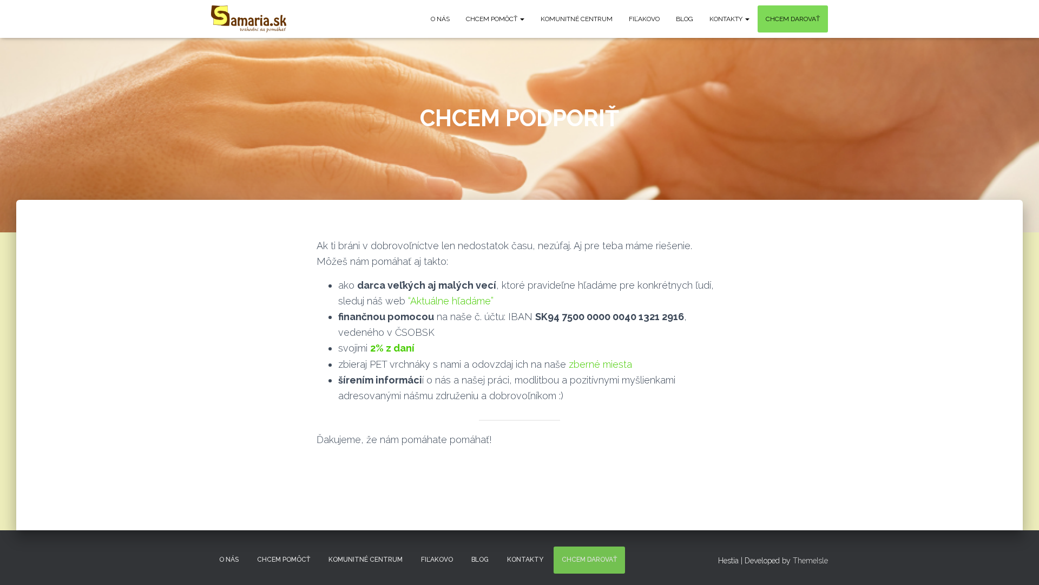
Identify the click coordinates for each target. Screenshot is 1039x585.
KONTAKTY (726, 19)
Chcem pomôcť (492, 19)
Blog (684, 19)
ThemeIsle (810, 560)
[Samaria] (248, 18)
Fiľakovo (644, 19)
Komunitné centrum (577, 19)
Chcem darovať (793, 19)
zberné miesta (600, 364)
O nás (440, 19)
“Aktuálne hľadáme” (451, 301)
